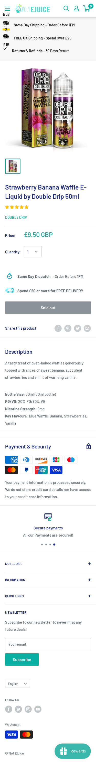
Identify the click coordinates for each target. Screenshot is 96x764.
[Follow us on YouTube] (37, 709)
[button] (17, 207)
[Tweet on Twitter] (77, 328)
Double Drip (16, 217)
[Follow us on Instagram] (28, 709)
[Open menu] (7, 9)
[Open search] (66, 8)
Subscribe (22, 659)
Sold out (48, 307)
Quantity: (13, 251)
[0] (86, 8)
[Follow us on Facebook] (8, 709)
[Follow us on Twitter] (18, 709)
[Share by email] (87, 328)
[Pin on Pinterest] (67, 328)
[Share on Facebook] (58, 328)
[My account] (76, 8)
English (13, 684)
